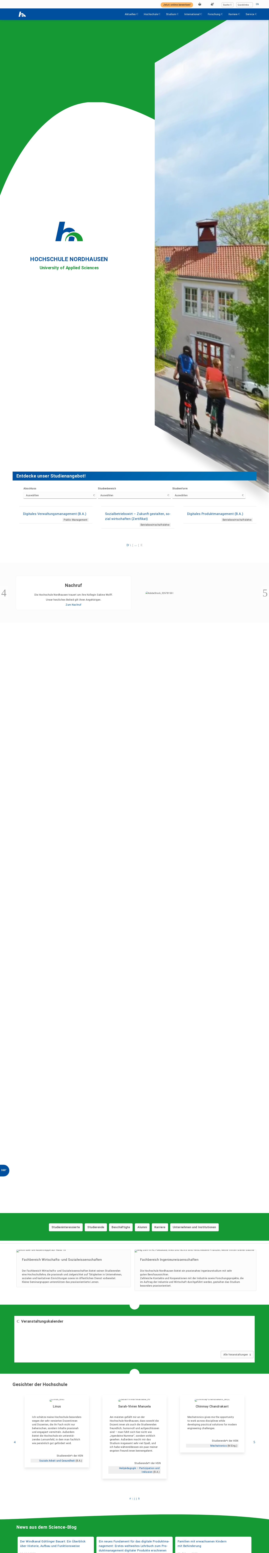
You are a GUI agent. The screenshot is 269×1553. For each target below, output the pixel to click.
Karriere (159, 1227)
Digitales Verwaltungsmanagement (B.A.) (54, 513)
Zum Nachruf (73, 604)
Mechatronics (218, 1445)
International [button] (192, 14)
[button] (128, 545)
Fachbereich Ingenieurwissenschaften (169, 1259)
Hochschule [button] (151, 14)
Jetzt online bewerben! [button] (177, 4)
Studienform (180, 488)
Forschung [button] (214, 14)
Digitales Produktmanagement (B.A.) (215, 513)
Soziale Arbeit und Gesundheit (57, 1460)
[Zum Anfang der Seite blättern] (260, 1543)
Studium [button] (171, 14)
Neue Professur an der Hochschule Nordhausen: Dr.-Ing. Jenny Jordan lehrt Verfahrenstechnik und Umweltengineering (132, 656)
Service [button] (250, 14)
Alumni (142, 1227)
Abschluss (30, 488)
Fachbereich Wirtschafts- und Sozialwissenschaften (62, 1259)
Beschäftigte (121, 1227)
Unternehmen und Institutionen (194, 1227)
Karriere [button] (233, 14)
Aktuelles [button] (130, 14)
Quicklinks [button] (243, 4)
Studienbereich (107, 488)
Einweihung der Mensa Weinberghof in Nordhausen (213, 650)
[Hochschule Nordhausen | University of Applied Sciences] (22, 14)
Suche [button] (226, 4)
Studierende (95, 1227)
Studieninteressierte (66, 1227)
